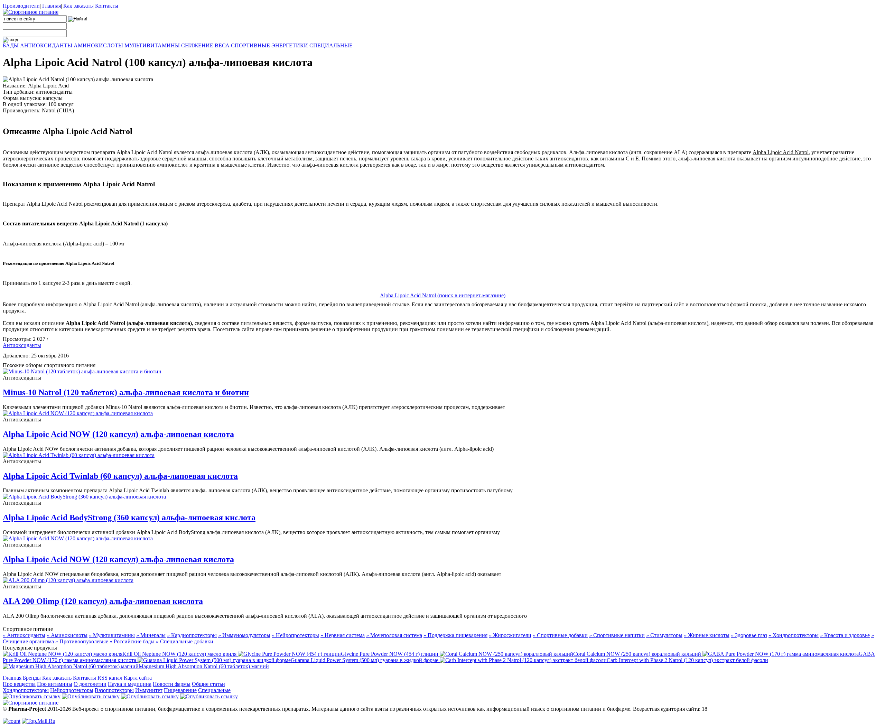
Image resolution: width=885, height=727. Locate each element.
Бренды (32, 678)
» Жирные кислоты (706, 635)
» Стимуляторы (664, 635)
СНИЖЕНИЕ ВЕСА (205, 45)
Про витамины (54, 684)
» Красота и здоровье (845, 635)
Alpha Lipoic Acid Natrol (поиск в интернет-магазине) (442, 295)
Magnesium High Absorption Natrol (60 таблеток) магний (204, 666)
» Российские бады (132, 641)
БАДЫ (11, 45)
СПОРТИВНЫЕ (250, 45)
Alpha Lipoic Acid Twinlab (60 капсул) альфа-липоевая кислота (120, 476)
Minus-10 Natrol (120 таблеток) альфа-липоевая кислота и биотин (126, 392)
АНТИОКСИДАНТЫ (46, 45)
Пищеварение (180, 690)
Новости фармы (171, 684)
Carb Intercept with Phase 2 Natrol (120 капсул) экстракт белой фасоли (687, 660)
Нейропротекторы (71, 690)
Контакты (106, 6)
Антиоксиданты (22, 345)
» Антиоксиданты (24, 635)
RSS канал (109, 678)
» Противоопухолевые (81, 641)
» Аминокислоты (67, 635)
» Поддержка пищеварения (455, 635)
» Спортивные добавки (560, 635)
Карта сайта (138, 678)
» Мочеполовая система (394, 635)
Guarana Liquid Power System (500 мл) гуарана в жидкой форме (365, 660)
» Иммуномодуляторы (244, 635)
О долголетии (90, 684)
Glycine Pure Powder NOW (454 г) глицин (390, 654)
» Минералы (151, 635)
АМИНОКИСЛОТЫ (98, 45)
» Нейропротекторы (295, 635)
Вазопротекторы (114, 690)
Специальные (214, 690)
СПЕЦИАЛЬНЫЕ (331, 45)
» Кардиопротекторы (192, 635)
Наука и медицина (129, 684)
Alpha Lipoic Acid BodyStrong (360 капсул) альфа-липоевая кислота (129, 517)
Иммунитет (148, 690)
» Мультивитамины (112, 635)
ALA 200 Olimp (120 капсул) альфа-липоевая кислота (103, 601)
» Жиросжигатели (510, 635)
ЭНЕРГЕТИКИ (289, 45)
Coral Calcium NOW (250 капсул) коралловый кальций (637, 654)
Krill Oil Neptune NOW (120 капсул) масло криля (180, 654)
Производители (21, 6)
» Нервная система (342, 635)
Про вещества (19, 684)
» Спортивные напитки (617, 635)
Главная (51, 6)
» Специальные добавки (184, 641)
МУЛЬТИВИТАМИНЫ (152, 45)
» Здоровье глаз (749, 635)
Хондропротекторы (26, 690)
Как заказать (78, 6)
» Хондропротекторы (793, 635)
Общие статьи (208, 684)
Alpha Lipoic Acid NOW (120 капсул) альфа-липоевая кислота (118, 434)
